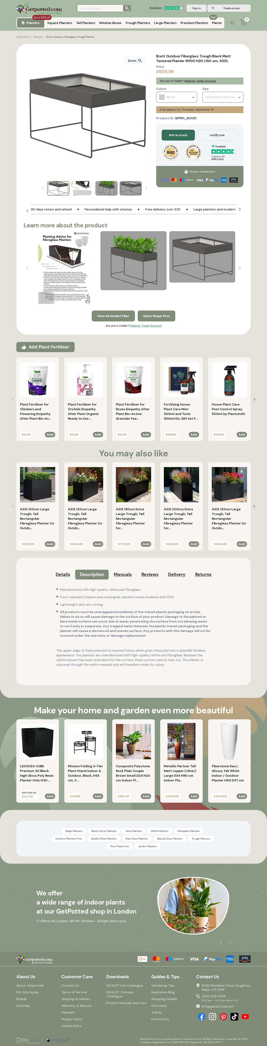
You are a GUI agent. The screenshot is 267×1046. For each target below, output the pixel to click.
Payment (68, 1012)
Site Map (23, 1006)
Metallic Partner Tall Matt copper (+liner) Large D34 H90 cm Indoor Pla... (180, 773)
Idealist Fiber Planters (104, 838)
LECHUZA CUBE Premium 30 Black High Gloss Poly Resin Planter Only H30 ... (37, 773)
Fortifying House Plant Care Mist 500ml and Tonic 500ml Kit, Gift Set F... (181, 411)
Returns (203, 574)
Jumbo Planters (147, 846)
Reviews (149, 574)
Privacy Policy (71, 1019)
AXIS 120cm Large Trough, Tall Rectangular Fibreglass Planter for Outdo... (85, 518)
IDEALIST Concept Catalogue (120, 994)
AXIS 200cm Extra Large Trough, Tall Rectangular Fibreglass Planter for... (178, 518)
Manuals (123, 574)
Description (92, 574)
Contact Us (70, 985)
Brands (21, 999)
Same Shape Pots (156, 316)
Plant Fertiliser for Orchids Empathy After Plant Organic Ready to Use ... (83, 411)
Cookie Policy (71, 1026)
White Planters (159, 831)
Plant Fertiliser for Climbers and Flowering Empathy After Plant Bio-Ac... (35, 411)
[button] (27, 210)
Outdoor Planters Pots (68, 838)
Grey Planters (134, 831)
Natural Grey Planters (170, 838)
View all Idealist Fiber (113, 316)
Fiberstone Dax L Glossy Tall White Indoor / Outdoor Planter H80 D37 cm (228, 773)
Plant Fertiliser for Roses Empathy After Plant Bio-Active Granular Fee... (133, 411)
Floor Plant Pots (119, 846)
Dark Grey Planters (137, 838)
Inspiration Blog (163, 992)
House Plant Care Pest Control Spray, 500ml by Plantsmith (228, 409)
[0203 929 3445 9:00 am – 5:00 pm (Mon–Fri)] (232, 23)
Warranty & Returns (76, 1006)
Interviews (159, 1006)
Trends (156, 1012)
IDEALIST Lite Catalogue (124, 985)
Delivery (176, 574)
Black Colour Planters (104, 831)
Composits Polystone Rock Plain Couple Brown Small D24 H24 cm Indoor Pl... (133, 773)
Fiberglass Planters (188, 831)
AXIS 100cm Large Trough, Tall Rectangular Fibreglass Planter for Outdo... (37, 518)
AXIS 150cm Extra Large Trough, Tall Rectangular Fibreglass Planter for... (130, 518)
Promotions (160, 1019)
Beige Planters (74, 831)
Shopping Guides (164, 999)
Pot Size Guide (27, 992)
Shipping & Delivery (76, 999)
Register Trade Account (200, 81)
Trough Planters (201, 838)
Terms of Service (74, 992)
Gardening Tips (162, 985)
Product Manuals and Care (126, 1003)
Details (63, 574)
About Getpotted (29, 985)
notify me (217, 135)
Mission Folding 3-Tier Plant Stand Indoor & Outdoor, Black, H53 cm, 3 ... (85, 773)
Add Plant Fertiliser (49, 347)
